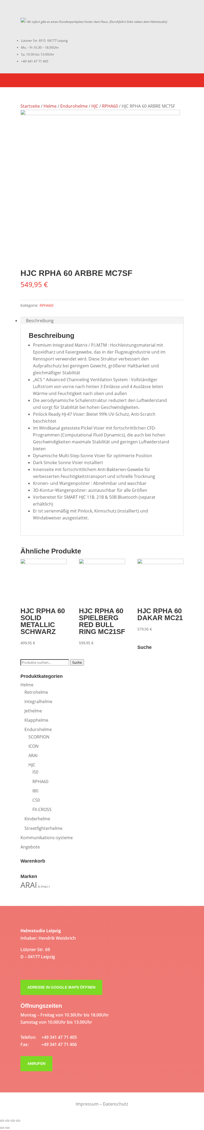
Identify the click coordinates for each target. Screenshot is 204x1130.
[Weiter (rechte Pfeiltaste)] (7, 1128)
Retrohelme (36, 692)
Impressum (87, 1104)
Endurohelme (74, 106)
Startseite (30, 106)
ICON (33, 746)
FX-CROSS (42, 809)
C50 (36, 800)
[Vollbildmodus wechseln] (13, 1120)
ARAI (32, 755)
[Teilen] (7, 1120)
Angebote (30, 847)
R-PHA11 (44, 887)
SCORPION (38, 737)
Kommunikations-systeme (46, 838)
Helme (50, 106)
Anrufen (36, 1063)
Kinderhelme (37, 819)
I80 (35, 791)
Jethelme (33, 711)
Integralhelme (38, 701)
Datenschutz (115, 1104)
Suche (77, 662)
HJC (94, 106)
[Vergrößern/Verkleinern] (18, 1120)
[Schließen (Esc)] (2, 1120)
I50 (35, 772)
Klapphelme (36, 720)
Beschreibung (40, 321)
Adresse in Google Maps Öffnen (61, 987)
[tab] (102, 320)
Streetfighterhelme (43, 828)
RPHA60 (110, 106)
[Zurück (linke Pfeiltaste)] (2, 1128)
